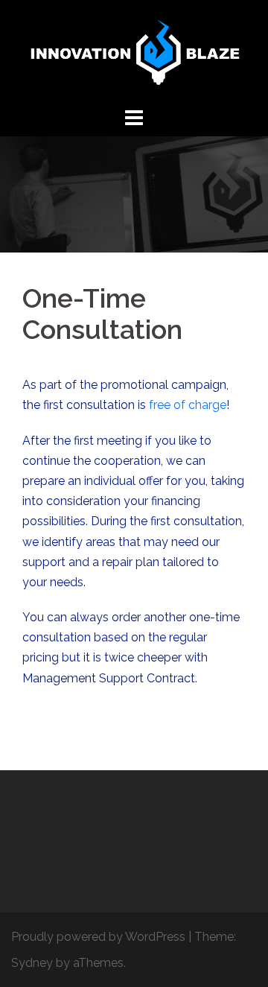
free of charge (187, 405)
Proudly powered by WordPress (98, 937)
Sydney (32, 963)
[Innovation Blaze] (134, 51)
